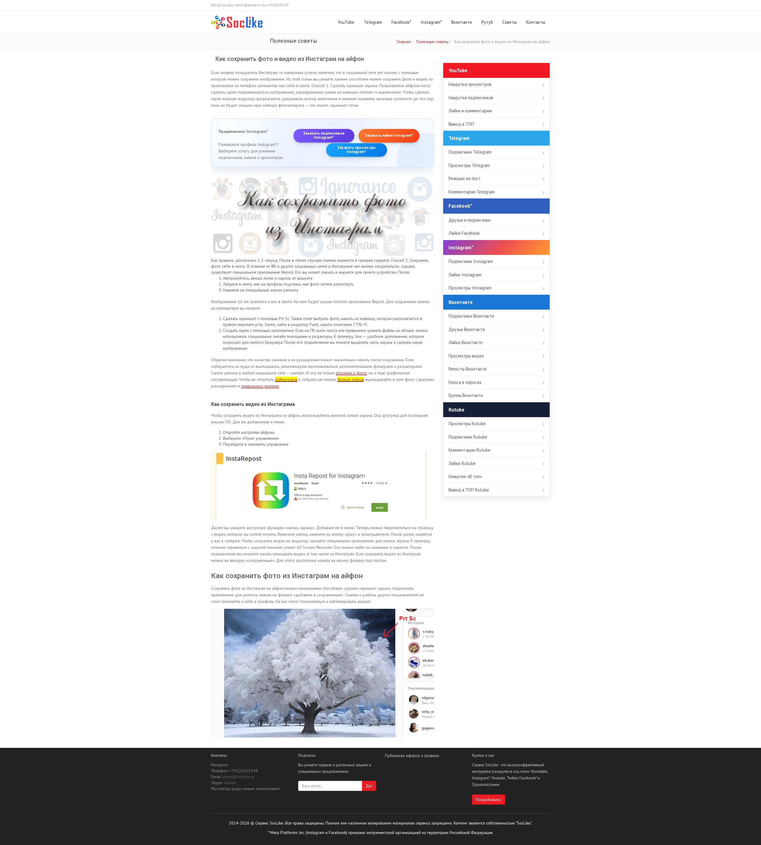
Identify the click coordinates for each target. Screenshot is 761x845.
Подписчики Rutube (468, 437)
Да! (369, 786)
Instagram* (431, 22)
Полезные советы (432, 41)
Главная (404, 41)
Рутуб (487, 22)
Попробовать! (488, 799)
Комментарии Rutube (469, 450)
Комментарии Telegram (472, 192)
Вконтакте (461, 22)
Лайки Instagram (465, 275)
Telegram (373, 22)
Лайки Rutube (462, 463)
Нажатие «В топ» (465, 476)
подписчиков (286, 379)
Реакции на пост (465, 178)
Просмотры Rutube (467, 423)
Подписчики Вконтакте (471, 316)
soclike (230, 782)
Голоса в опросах (465, 382)
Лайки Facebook (464, 233)
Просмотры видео (466, 356)
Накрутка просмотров (470, 84)
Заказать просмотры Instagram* (356, 150)
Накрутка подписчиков (471, 97)
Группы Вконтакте (466, 395)
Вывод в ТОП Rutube (469, 490)
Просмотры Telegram (469, 165)
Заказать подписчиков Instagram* (324, 135)
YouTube (346, 22)
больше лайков (350, 379)
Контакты (535, 22)
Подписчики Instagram (471, 261)
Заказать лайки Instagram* (389, 135)
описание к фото (351, 373)
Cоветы (509, 22)
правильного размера (260, 386)
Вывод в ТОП (461, 124)
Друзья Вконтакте (467, 329)
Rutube (456, 409)
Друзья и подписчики (469, 220)
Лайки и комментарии (470, 110)
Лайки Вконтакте (465, 342)
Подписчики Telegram (470, 152)
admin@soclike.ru (238, 776)
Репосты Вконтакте (468, 369)
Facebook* (401, 22)
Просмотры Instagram (470, 288)
